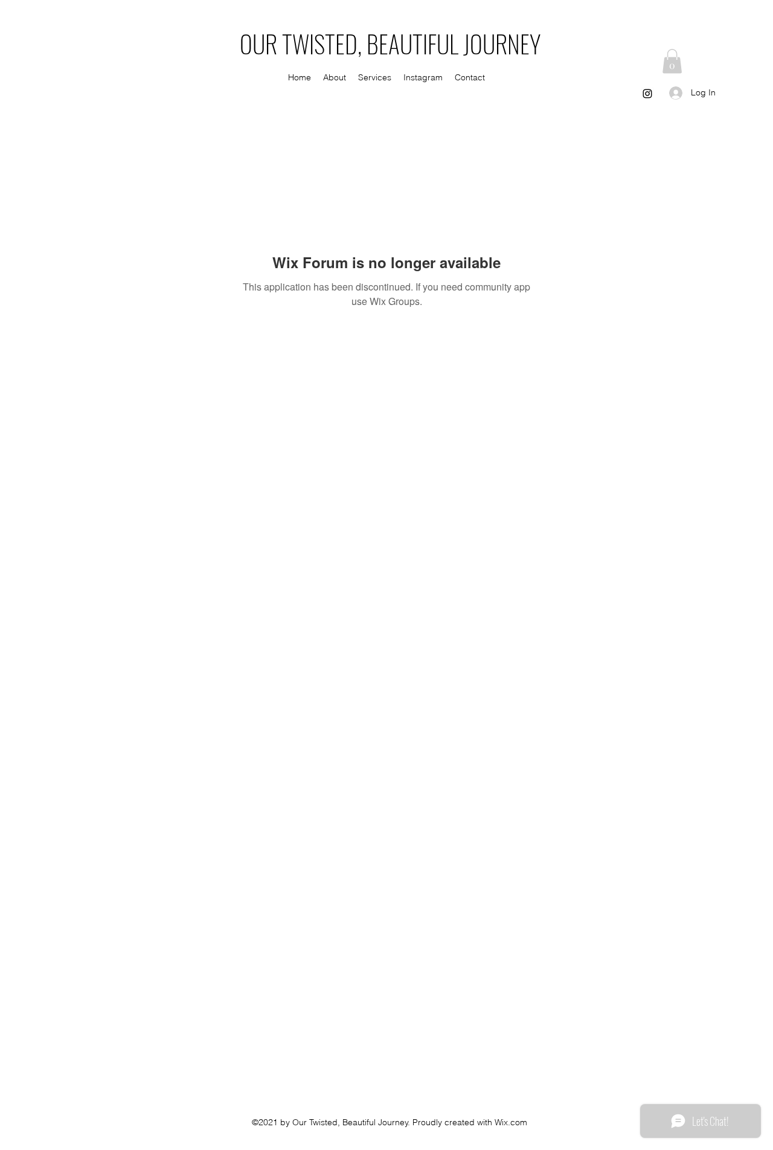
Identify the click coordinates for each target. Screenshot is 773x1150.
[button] (672, 61)
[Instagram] (647, 94)
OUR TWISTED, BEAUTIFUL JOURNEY (390, 43)
